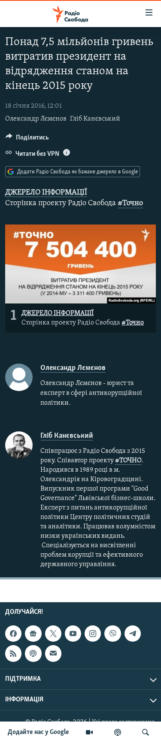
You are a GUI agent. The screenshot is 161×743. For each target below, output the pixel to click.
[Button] (27, 139)
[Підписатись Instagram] (93, 633)
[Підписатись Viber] (112, 633)
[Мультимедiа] (89, 732)
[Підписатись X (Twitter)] (53, 633)
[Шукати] (145, 732)
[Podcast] (33, 653)
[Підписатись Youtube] (73, 633)
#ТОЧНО (128, 460)
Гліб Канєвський (95, 118)
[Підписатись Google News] (33, 633)
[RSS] (13, 653)
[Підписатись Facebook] (13, 633)
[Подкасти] (118, 732)
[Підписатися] (53, 653)
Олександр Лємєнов (36, 118)
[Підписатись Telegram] (133, 633)
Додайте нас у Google (38, 732)
